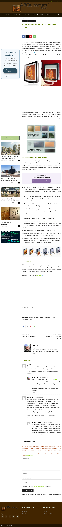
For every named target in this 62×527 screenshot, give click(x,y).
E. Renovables (23, 14)
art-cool (41, 317)
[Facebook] (49, 1)
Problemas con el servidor (29, 336)
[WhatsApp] (34, 36)
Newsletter (3, 1)
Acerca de (24, 515)
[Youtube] (59, 1)
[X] (57, 1)
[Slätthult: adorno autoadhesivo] (10, 213)
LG (57, 317)
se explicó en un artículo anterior (51, 221)
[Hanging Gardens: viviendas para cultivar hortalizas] (10, 148)
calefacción (47, 317)
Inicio (3, 14)
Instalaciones (24, 21)
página (55, 379)
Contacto (24, 513)
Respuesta (29, 373)
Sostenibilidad (40, 14)
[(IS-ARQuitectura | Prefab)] (31, 8)
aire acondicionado (33, 317)
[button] (59, 15)
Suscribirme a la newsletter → (41, 181)
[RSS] (54, 1)
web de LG (39, 275)
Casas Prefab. (31, 14)
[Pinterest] (51, 1)
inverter (55, 52)
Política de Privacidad (29, 455)
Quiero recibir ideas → (10, 70)
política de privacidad (39, 486)
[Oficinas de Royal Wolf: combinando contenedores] (10, 171)
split (31, 319)
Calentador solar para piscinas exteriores (53, 337)
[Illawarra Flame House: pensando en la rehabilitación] (10, 192)
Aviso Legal (45, 511)
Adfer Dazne (35, 377)
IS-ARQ (48, 14)
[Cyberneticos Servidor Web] (10, 237)
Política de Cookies (47, 515)
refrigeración (25, 319)
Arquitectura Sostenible (12, 14)
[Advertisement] (41, 99)
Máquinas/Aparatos (32, 21)
